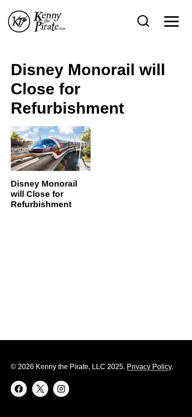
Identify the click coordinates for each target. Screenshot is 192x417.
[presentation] (51, 148)
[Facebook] (19, 389)
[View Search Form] (143, 21)
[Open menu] (171, 21)
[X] (40, 389)
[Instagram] (61, 389)
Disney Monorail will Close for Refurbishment (44, 194)
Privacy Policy (149, 366)
